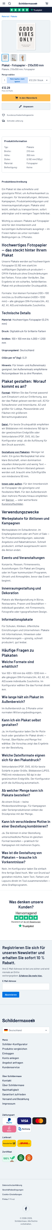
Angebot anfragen (12, 1062)
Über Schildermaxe (13, 1085)
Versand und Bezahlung (15, 1098)
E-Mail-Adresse (9, 981)
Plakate (14, 16)
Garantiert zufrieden (14, 1094)
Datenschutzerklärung (12, 1185)
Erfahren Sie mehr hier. (30, 975)
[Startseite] (26, 1020)
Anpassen (28, 106)
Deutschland (15, 1030)
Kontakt (6, 1080)
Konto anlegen (10, 1058)
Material (5, 16)
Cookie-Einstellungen (12, 1194)
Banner (10, 499)
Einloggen (8, 1053)
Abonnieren (11, 994)
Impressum (8, 1103)
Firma (5, 1199)
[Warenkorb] (47, 3)
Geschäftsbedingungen (12, 1189)
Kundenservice (11, 1067)
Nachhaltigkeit (10, 1089)
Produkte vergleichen (14, 1048)
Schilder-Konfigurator (15, 1044)
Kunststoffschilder (12, 503)
